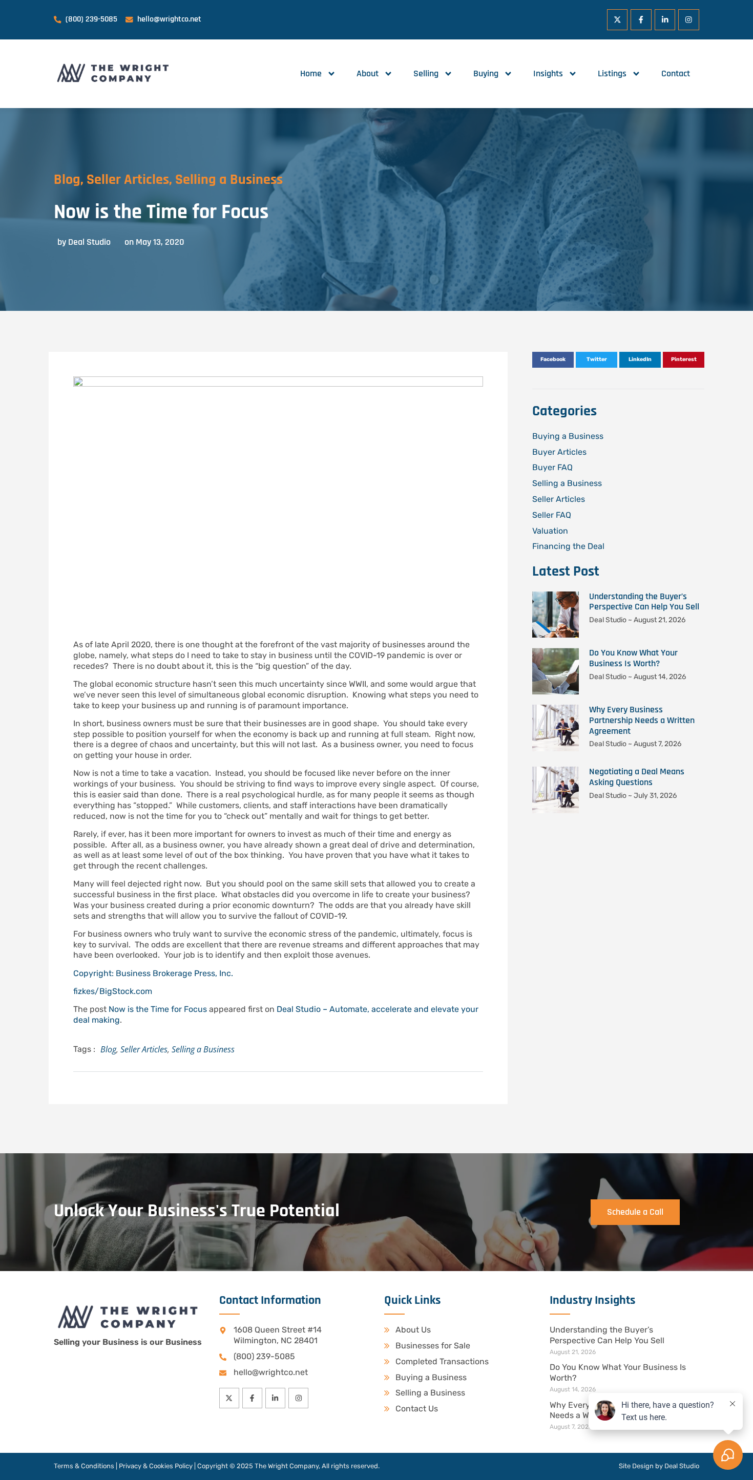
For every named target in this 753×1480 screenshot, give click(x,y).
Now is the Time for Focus (158, 1009)
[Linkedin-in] (665, 19)
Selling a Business (229, 180)
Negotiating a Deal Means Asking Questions (636, 777)
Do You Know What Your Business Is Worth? (633, 658)
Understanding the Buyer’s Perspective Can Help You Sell (644, 601)
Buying (485, 73)
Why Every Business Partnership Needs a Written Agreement (642, 720)
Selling (425, 73)
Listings (612, 73)
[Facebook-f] (641, 19)
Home (311, 73)
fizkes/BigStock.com (112, 991)
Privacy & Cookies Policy (156, 1466)
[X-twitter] (617, 19)
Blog (67, 180)
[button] (553, 360)
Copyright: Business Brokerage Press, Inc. (153, 973)
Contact (675, 73)
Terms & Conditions (84, 1466)
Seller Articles (128, 180)
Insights (548, 73)
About (368, 73)
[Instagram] (688, 19)
